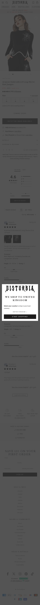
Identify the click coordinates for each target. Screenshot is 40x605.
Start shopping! (20, 316)
